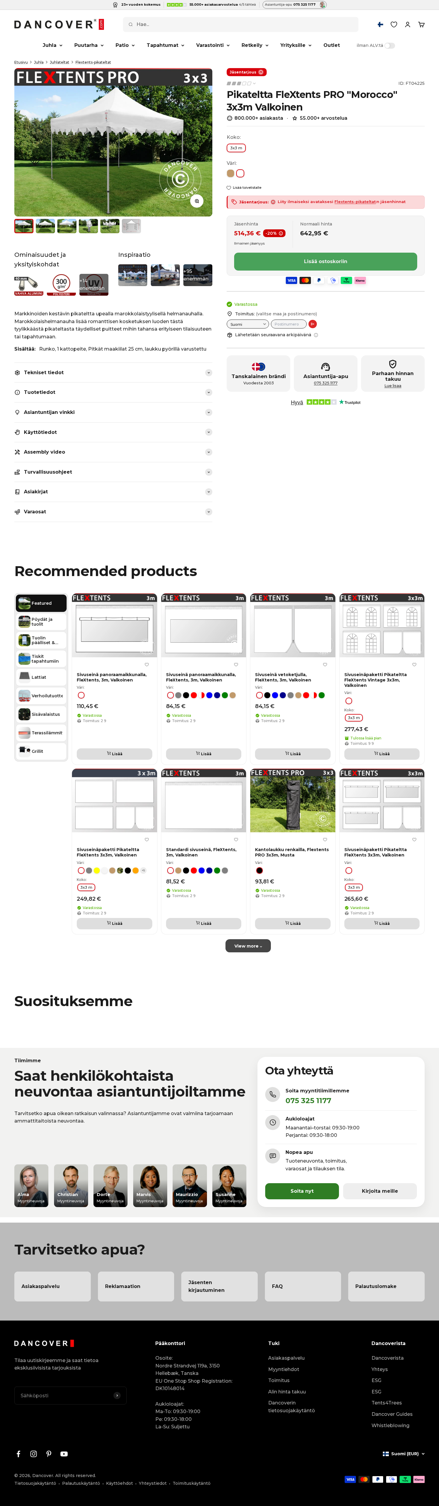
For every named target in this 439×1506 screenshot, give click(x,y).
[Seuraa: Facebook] (18, 1454)
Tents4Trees (387, 1403)
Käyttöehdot (119, 1483)
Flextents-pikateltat (93, 62)
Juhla (49, 45)
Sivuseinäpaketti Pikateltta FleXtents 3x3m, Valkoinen (108, 852)
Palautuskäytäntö (81, 1483)
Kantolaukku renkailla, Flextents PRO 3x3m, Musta (292, 852)
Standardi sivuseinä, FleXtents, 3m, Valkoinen (201, 852)
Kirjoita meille (380, 1191)
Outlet (331, 45)
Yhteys (380, 1369)
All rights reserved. (75, 1475)
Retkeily (252, 45)
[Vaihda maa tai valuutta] (380, 24)
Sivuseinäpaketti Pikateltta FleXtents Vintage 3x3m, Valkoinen (375, 680)
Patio (122, 45)
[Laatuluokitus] (242, 83)
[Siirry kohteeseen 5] (109, 226)
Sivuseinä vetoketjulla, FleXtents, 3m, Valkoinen (283, 677)
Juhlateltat (59, 62)
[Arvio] (312, 324)
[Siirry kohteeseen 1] (23, 226)
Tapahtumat (162, 45)
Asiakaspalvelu (286, 1358)
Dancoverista (388, 1358)
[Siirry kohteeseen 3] (66, 226)
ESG (376, 1380)
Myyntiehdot (283, 1369)
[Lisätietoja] (316, 335)
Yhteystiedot (153, 1483)
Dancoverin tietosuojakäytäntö (291, 1406)
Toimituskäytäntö (192, 1483)
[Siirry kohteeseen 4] (88, 226)
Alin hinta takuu (287, 1392)
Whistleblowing (390, 1425)
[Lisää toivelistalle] (147, 664)
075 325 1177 (325, 383)
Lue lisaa (392, 385)
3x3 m (236, 147)
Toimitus (279, 1380)
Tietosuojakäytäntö (35, 1483)
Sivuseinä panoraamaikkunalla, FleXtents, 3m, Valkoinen (112, 677)
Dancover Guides (392, 1414)
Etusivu (21, 62)
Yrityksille (293, 45)
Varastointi (210, 45)
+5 (143, 870)
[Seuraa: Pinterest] (49, 1454)
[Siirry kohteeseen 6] (131, 226)
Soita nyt (302, 1191)
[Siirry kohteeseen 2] (45, 226)
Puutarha (86, 45)
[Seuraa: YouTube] (64, 1454)
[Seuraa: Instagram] (34, 1454)
